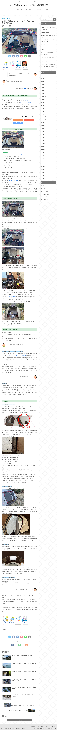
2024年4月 (43, 108)
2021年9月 (43, 160)
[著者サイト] (12, 645)
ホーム (29, 726)
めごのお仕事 (45, 199)
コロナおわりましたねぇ (46, 61)
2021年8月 (43, 163)
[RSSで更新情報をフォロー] (26, 645)
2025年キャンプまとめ (46, 32)
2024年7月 (43, 102)
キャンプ (4, 629)
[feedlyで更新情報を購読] (19, 645)
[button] (54, 19)
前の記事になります (11, 296)
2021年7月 (43, 166)
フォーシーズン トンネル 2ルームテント (17, 355)
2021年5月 (43, 172)
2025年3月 (43, 90)
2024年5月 (43, 105)
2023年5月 (43, 131)
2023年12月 (43, 116)
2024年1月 (43, 114)
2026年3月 (43, 75)
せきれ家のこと (45, 194)
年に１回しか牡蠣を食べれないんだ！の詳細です (48, 53)
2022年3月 (43, 143)
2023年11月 (43, 119)
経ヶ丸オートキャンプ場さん (26, 102)
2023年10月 (43, 122)
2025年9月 (43, 84)
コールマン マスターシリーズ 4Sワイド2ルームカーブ (24, 116)
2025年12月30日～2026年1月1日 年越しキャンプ (48, 36)
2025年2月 (43, 93)
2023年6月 (43, 128)
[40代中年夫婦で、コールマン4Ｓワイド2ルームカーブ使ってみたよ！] (17, 56)
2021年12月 (43, 152)
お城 (43, 185)
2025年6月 (43, 87)
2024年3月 (43, 111)
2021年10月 (43, 158)
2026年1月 (43, 78)
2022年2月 (43, 146)
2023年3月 (43, 137)
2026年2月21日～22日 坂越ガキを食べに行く (48, 28)
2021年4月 (43, 175)
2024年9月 (43, 99)
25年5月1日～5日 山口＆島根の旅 (48, 45)
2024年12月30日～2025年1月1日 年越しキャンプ (48, 40)
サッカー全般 (45, 191)
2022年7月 (43, 140)
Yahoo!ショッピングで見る (18, 122)
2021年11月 (43, 155)
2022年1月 (43, 149)
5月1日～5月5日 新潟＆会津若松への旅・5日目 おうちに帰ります (48, 66)
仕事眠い (43, 49)
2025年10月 (43, 81)
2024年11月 (43, 96)
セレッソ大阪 (45, 196)
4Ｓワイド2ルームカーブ (16, 155)
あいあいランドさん (29, 100)
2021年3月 (43, 178)
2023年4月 (43, 134)
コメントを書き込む (19, 720)
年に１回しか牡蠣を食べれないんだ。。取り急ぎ (48, 58)
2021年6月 (43, 169)
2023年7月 (43, 125)
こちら (24, 88)
